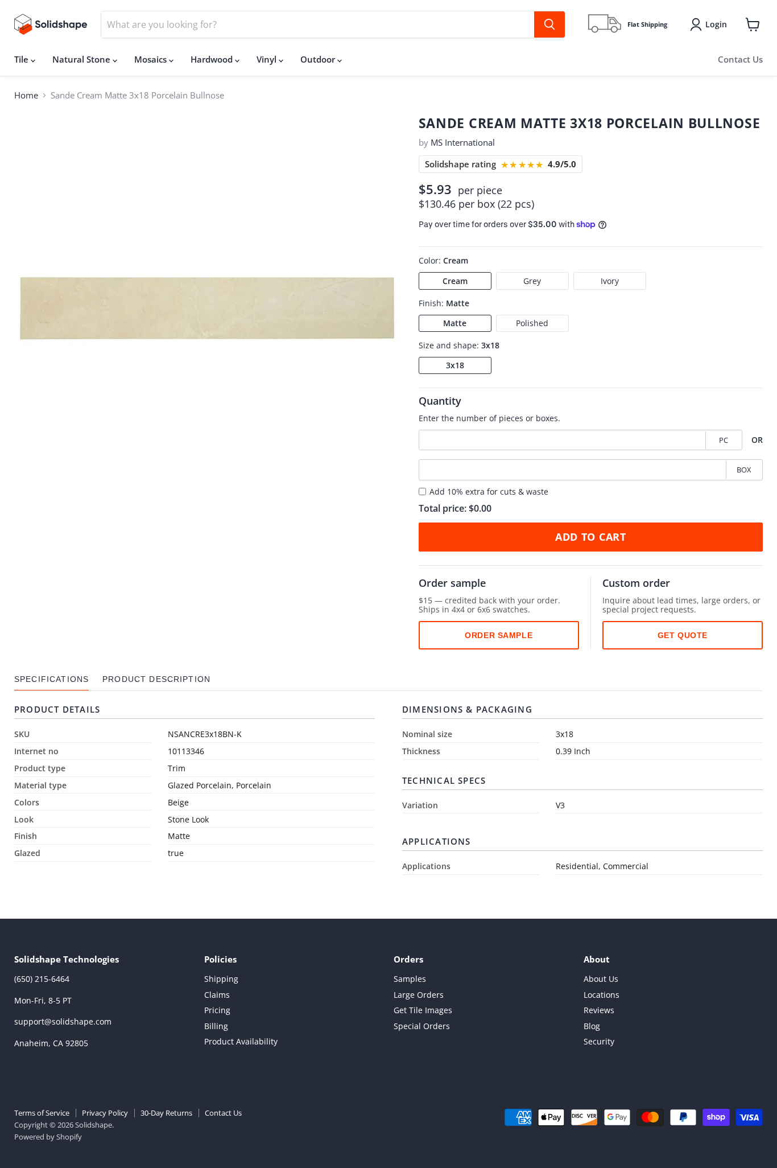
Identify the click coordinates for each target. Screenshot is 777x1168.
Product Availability (241, 1041)
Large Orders (419, 994)
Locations (601, 994)
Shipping (221, 978)
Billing (216, 1026)
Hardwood (213, 59)
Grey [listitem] (532, 280)
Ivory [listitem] (610, 280)
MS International (463, 142)
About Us (601, 978)
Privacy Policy (105, 1113)
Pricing (217, 1010)
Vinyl (268, 59)
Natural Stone (82, 59)
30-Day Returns (166, 1113)
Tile (22, 59)
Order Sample (498, 634)
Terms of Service (41, 1113)
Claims (217, 994)
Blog (592, 1026)
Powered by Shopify (48, 1137)
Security (599, 1041)
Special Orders (422, 1026)
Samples (410, 978)
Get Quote (683, 634)
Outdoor (318, 59)
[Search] (549, 24)
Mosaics (151, 59)
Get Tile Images (423, 1010)
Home (26, 95)
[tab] (51, 679)
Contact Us (740, 59)
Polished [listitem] (532, 323)
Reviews (599, 1010)
